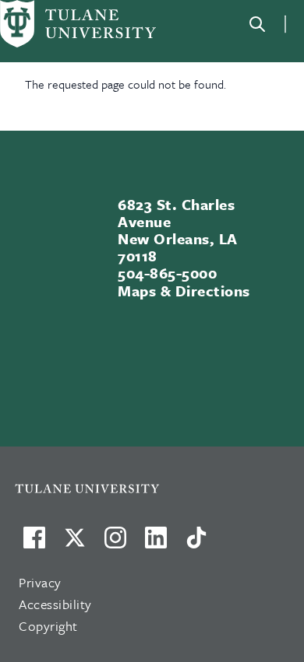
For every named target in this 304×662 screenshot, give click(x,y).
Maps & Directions (183, 290)
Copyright (48, 626)
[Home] (78, 23)
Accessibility (55, 604)
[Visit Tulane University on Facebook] (34, 543)
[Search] (257, 24)
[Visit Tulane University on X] (74, 543)
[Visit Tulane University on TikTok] (196, 543)
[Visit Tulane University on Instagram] (115, 543)
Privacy (40, 582)
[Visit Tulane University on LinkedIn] (155, 543)
